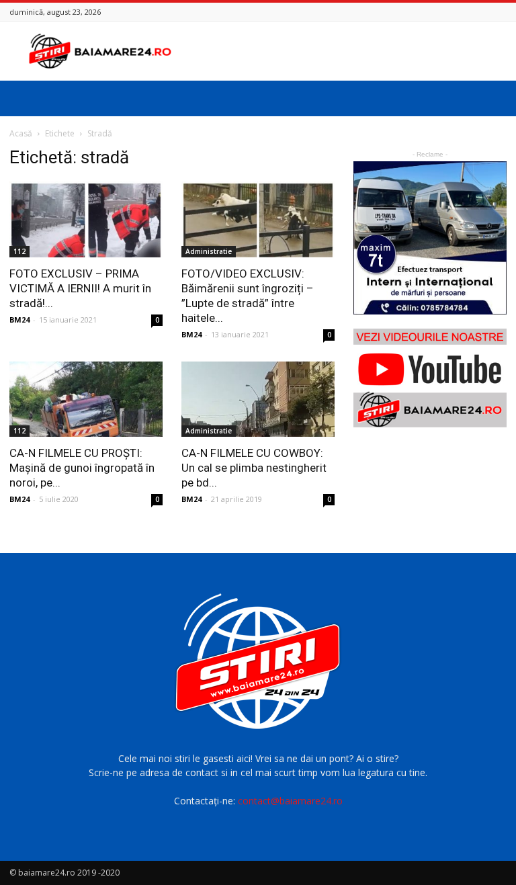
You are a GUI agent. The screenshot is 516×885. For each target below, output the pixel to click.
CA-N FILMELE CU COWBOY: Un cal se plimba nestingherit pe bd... (254, 467)
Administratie (208, 251)
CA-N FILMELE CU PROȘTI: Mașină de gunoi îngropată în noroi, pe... (82, 467)
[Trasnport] (430, 237)
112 (19, 251)
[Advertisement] (348, 51)
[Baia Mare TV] (430, 378)
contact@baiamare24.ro (290, 800)
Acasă (20, 133)
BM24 (19, 319)
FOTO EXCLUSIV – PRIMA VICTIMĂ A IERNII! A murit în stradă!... (80, 288)
